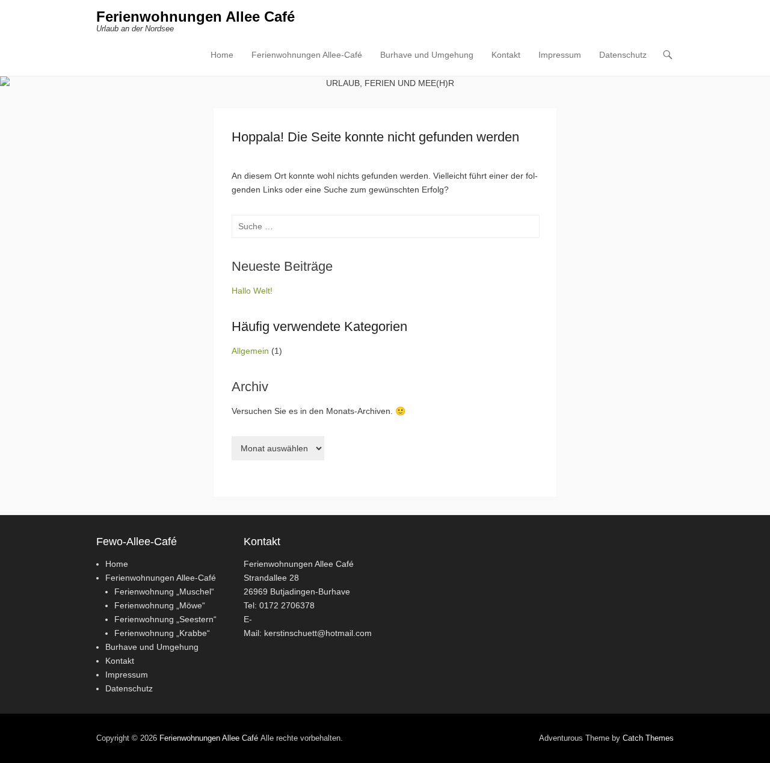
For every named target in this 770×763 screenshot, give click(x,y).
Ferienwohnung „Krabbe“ (162, 633)
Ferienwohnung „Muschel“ (164, 591)
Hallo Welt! (252, 290)
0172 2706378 (287, 605)
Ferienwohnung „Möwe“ (159, 605)
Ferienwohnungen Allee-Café (306, 55)
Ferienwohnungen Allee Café (195, 16)
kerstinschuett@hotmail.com (318, 633)
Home (222, 55)
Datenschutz (623, 55)
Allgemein (250, 351)
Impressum (559, 55)
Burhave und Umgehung (426, 55)
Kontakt (505, 55)
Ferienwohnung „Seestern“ (165, 619)
